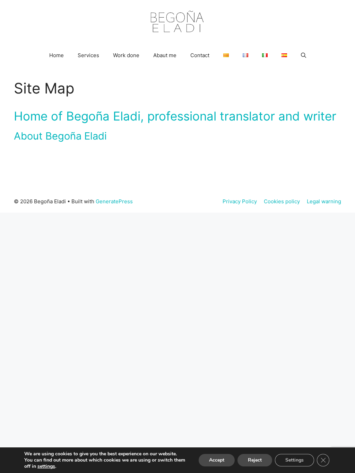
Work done (126, 55)
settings (46, 466)
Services (88, 55)
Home (56, 55)
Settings (294, 460)
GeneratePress (114, 201)
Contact (199, 55)
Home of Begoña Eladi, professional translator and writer (175, 116)
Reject (255, 460)
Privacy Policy (240, 201)
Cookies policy (282, 201)
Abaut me (164, 55)
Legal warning (324, 201)
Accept (216, 460)
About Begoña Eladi (60, 136)
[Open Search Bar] (303, 55)
